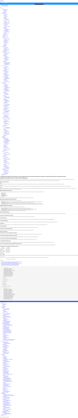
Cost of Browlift (5, 356)
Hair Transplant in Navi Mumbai (7, 291)
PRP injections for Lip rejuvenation (7, 53)
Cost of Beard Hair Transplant (6, 69)
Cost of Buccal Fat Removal (6, 91)
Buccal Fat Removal (6, 89)
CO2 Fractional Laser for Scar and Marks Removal (7, 63)
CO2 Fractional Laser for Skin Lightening (7, 64)
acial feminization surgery (51, 219)
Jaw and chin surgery (7, 127)
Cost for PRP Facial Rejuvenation (6, 49)
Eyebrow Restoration (6, 76)
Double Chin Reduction (6, 105)
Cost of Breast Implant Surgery (7, 149)
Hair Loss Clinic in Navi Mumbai (7, 275)
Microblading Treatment (6, 80)
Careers (5, 283)
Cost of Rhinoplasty (7, 131)
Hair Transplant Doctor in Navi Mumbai (8, 290)
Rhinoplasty (5, 129)
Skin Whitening (5, 41)
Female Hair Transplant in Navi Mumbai (8, 274)
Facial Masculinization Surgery (5, 117)
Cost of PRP (5, 348)
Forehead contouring (14, 219)
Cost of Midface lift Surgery (6, 134)
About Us (3, 8)
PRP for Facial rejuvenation (6, 47)
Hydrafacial (6, 18)
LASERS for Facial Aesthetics (5, 35)
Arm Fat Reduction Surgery (6, 143)
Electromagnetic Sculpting (4, 156)
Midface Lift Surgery (6, 390)
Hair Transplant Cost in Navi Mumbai (8, 292)
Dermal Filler (5, 318)
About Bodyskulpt (6, 9)
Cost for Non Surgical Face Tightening (7, 40)
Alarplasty (5, 109)
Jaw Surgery (5, 122)
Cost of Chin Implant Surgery (7, 98)
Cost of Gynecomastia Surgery (7, 163)
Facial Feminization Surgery (5, 112)
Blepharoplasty (4, 357)
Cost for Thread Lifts (7, 57)
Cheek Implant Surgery (6, 103)
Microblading (5, 79)
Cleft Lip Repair (5, 92)
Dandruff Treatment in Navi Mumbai (8, 272)
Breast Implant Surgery (6, 148)
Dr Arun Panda (1, 1)
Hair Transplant (7, 71)
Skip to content (2, 0)
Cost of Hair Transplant (5, 73)
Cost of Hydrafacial (7, 19)
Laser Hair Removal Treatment (6, 32)
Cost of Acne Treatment (6, 16)
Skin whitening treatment (6, 42)
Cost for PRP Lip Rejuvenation (6, 54)
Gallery (4, 11)
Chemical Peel (4, 315)
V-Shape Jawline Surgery (4, 126)
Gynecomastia (5, 160)
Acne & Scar (5, 13)
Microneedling (6, 77)
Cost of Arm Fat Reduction (6, 145)
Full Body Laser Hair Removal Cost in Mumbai (9, 270)
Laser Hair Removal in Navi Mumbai (8, 268)
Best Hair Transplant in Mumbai (7, 269)
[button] (17, 7)
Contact (3, 283)
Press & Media (4, 306)
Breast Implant (5, 146)
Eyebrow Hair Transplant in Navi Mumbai (8, 273)
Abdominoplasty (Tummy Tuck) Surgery (6, 139)
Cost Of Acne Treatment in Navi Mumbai (8, 297)
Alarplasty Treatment (7, 110)
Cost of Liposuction (7, 167)
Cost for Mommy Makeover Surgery (6, 173)
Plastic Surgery (3, 137)
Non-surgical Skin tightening (5, 37)
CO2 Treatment (5, 61)
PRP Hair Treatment (6, 347)
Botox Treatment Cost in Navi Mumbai (8, 295)
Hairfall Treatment (6, 74)
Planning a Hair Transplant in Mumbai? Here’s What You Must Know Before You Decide (11, 263)
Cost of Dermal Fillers (7, 29)
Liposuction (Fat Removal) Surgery (6, 166)
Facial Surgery (3, 82)
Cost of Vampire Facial (6, 60)
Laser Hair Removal (6, 30)
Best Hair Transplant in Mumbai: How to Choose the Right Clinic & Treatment (10, 264)
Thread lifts (5, 55)
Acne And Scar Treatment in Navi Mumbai (8, 296)
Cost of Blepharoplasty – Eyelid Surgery (7, 88)
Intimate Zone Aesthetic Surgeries (5, 168)
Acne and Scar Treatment (6, 15)
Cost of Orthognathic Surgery (7, 124)
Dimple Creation (5, 99)
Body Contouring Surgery (4, 151)
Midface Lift (5, 132)
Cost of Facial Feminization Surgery (6, 116)
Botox (4, 20)
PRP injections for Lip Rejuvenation (5, 51)
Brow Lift (5, 83)
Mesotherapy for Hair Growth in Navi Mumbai (9, 294)
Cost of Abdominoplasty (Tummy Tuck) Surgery (7, 141)
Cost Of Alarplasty (7, 111)
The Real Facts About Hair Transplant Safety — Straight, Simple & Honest (9, 262)
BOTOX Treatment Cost (6, 314)
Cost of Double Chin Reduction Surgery (6, 108)
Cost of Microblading (6, 353)
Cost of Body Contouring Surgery (7, 154)
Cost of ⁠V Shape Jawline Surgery (7, 128)
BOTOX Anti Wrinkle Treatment (6, 21)
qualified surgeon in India (15, 257)
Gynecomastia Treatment (6, 162)
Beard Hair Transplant (6, 66)
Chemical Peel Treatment (6, 25)
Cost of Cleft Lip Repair (6, 95)
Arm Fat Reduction (6, 142)
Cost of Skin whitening (6, 44)
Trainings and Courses (4, 174)
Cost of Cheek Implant (7, 104)
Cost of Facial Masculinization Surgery (6, 121)
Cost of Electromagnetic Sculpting (7, 159)
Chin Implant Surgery (6, 365)
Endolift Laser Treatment (4, 136)
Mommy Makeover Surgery (6, 171)
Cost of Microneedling (7, 78)
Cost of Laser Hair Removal (6, 33)
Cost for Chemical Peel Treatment (7, 27)
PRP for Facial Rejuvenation (4, 46)
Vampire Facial (5, 58)
